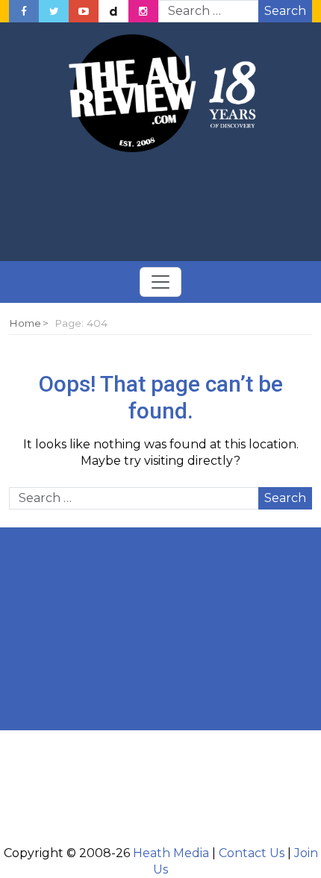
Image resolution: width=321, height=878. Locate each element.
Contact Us (251, 853)
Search (285, 11)
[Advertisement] (160, 207)
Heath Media (171, 853)
